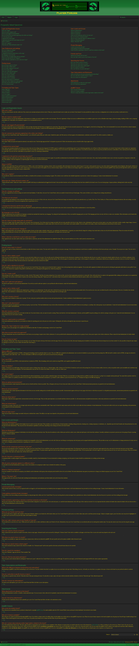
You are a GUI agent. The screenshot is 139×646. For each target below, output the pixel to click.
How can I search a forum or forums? (79, 62)
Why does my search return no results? (79, 64)
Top (4, 113)
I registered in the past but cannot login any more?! (13, 40)
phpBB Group (39, 610)
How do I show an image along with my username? (13, 56)
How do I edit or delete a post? (9, 66)
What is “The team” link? (76, 41)
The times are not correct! (7, 51)
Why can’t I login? (6, 30)
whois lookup (95, 624)
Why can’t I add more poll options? (10, 71)
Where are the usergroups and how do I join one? (82, 35)
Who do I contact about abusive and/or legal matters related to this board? (87, 92)
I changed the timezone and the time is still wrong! (13, 53)
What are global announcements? (9, 96)
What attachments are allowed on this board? (81, 82)
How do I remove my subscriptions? (79, 77)
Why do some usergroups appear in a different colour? (83, 38)
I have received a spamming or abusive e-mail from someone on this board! (87, 50)
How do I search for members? (78, 67)
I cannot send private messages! (78, 47)
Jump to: (108, 634)
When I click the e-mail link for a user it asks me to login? (15, 59)
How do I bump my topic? (8, 84)
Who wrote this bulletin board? (78, 89)
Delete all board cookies (119, 642)
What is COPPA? (6, 41)
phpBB (8, 644)
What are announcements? (8, 97)
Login (16, 17)
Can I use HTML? (6, 91)
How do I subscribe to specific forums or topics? (82, 75)
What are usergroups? (76, 33)
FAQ (3, 17)
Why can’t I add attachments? (8, 76)
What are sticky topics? (7, 99)
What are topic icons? (6, 102)
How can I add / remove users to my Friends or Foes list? (84, 57)
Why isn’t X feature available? (77, 91)
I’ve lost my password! (7, 37)
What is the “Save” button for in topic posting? (12, 81)
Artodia (135, 644)
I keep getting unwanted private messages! (80, 48)
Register (9, 17)
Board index (5, 21)
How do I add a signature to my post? (10, 68)
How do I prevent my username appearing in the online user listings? (17, 35)
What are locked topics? (7, 100)
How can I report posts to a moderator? (10, 79)
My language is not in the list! (8, 55)
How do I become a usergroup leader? (79, 37)
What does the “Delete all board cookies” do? (12, 44)
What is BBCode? (6, 89)
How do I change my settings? (9, 50)
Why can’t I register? (6, 43)
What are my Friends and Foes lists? (79, 55)
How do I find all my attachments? (78, 84)
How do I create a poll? (7, 69)
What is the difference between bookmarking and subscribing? (85, 74)
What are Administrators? (76, 30)
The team (111, 642)
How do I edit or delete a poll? (8, 73)
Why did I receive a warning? (8, 77)
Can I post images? (6, 94)
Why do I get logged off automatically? (10, 33)
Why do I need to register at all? (9, 32)
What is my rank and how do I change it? (11, 58)
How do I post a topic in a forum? (9, 65)
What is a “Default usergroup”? (78, 40)
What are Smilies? (6, 92)
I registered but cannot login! (8, 38)
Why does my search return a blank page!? (80, 65)
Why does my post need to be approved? (11, 82)
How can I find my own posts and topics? (80, 68)
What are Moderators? (76, 32)
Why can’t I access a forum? (8, 74)
